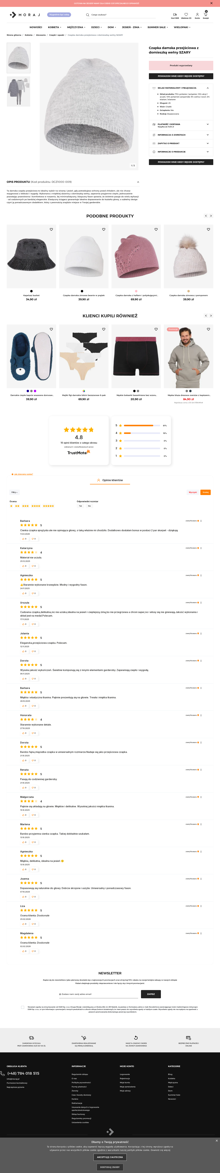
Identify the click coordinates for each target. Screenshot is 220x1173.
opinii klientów (79, 442)
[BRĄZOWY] (188, 291)
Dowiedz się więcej (160, 1150)
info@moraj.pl (13, 1079)
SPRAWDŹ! (134, 3)
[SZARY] (85, 391)
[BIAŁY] (33, 291)
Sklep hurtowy (78, 1114)
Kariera (75, 1099)
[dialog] (110, 1155)
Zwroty (75, 1091)
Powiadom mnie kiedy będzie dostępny (181, 76)
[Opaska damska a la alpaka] (188, 256)
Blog (170, 1074)
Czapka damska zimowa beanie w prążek (31, 295)
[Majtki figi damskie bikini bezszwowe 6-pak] (31, 356)
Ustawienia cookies (80, 1122)
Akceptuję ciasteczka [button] (110, 1157)
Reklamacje (77, 1103)
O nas (74, 1078)
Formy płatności (79, 1087)
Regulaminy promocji (81, 1118)
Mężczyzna (173, 1082)
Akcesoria (41, 35)
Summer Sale (174, 1095)
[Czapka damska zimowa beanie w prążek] (31, 256)
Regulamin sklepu (80, 1074)
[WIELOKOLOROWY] (31, 391)
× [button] (217, 1141)
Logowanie (125, 1074)
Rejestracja (125, 1078)
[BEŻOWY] (136, 291)
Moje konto (125, 1082)
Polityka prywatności (81, 1082)
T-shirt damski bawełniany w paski (188, 395)
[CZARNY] (29, 291)
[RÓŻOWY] (84, 291)
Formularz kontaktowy (17, 1083)
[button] (197, 15)
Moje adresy (125, 1091)
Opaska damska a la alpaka (188, 295)
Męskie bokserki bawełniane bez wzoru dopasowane (83, 395)
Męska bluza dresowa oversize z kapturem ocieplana (136, 395)
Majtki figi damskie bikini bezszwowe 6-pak (31, 395)
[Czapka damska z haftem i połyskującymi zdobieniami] (84, 256)
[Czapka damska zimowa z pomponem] (136, 256)
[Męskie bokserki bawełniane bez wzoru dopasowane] (84, 356)
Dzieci (170, 1087)
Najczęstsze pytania (15, 1087)
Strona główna (14, 35)
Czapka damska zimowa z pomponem (136, 295)
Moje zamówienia (127, 1087)
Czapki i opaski (56, 35)
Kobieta (28, 35)
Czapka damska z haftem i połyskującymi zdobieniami (84, 295)
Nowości (172, 1099)
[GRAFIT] (138, 391)
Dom (170, 1091)
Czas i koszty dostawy (81, 1095)
